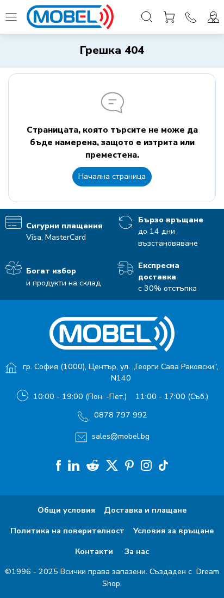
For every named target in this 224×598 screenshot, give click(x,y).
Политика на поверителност (67, 531)
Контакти (95, 551)
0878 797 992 (120, 415)
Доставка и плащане (145, 510)
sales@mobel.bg (121, 436)
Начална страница (112, 176)
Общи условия (66, 510)
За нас (137, 551)
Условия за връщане (173, 531)
